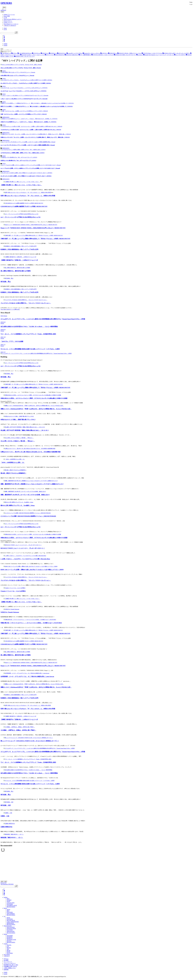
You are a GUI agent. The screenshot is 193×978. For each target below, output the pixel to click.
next (5, 881)
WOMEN (9, 900)
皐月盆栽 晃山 (6, 281)
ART (8, 949)
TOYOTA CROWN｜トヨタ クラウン (103, 54)
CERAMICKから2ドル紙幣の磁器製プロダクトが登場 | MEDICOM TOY (24, 206)
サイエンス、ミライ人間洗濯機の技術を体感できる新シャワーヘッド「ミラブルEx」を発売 (30, 784)
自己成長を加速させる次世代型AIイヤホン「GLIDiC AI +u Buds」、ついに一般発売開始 (29, 773)
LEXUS (105, 53)
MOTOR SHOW (11, 920)
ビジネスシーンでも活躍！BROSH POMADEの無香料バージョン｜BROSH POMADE (28, 516)
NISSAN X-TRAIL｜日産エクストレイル (130, 53)
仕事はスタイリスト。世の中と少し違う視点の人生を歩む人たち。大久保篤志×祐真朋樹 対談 (31, 452)
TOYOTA (36, 53)
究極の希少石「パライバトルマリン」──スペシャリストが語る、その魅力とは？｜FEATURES (31, 623)
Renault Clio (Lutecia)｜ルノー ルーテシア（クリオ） (159, 54)
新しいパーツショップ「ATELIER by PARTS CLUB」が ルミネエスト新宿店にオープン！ (30, 741)
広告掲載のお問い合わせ (10, 966)
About (5, 28)
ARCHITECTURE (11, 939)
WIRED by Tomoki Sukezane (10, 612)
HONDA (53, 53)
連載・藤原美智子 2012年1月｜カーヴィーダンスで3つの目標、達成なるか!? (25, 494)
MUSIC (8, 950)
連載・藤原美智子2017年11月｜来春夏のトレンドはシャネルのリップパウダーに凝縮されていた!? (32, 484)
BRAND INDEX (11, 906)
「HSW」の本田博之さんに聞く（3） (13, 462)
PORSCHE (113, 53)
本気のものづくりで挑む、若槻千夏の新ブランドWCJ (18, 419)
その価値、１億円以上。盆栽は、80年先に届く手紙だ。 (18, 730)
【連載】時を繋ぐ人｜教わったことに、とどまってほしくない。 (21, 185)
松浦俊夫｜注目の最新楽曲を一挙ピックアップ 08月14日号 (19, 292)
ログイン (6, 958)
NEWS (4, 71)
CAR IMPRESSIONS (25, 53)
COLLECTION (10, 902)
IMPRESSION (5, 117)
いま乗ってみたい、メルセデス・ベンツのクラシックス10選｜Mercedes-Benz (25, 559)
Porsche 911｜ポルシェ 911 (92, 53)
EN (5, 9)
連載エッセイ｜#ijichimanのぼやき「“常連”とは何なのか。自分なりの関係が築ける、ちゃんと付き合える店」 (36, 409)
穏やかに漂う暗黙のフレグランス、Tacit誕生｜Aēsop (18, 505)
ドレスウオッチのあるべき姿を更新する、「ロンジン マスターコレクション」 (26, 303)
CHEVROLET (59, 54)
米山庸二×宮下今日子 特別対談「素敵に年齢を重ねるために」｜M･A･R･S (24, 430)
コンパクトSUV (180, 54)
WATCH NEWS (11, 927)
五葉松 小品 (5, 816)
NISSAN (45, 53)
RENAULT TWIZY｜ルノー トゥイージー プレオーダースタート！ (23, 548)
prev (2, 881)
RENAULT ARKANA (72, 54)
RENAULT (62, 53)
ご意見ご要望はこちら (10, 968)
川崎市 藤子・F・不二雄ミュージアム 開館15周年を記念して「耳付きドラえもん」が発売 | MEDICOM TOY (35, 238)
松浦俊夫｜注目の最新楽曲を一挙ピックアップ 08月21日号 (19, 249)
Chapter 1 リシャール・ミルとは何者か (13, 591)
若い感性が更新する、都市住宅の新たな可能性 (16, 271)
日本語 (5, 43)
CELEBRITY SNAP (12, 905)
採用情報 (6, 969)
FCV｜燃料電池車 (85, 54)
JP (2, 9)
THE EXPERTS (11, 913)
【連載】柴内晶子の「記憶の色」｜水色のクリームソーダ (19, 260)
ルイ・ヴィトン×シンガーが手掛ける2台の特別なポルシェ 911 (20, 217)
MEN (8, 898)
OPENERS (6, 3)
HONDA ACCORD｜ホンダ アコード (125, 54)
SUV (15, 53)
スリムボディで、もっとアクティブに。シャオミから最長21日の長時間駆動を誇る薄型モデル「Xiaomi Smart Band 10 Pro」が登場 (43, 751)
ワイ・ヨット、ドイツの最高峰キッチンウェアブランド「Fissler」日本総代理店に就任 (28, 762)
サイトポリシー (8, 961)
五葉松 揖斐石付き (6, 827)
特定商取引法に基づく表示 (11, 964)
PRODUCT (9, 938)
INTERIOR (9, 937)
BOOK (8, 951)
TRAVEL (9, 945)
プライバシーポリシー (10, 963)
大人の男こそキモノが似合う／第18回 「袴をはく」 (18, 441)
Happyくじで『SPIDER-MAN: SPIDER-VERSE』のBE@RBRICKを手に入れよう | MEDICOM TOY (33, 228)
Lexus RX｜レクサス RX (75, 53)
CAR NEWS (6, 53)
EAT (8, 946)
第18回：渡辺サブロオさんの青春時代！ (13, 473)
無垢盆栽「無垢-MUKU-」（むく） (12, 837)
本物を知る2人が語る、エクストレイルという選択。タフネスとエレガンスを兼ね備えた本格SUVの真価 (34, 398)
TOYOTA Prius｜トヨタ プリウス (152, 53)
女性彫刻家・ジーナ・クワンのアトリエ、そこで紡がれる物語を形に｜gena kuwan (27, 676)
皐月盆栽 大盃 (6, 805)
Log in (5, 29)
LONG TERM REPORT (13, 921)
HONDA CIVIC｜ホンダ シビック (25, 56)
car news (140, 54)
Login (190, 4)
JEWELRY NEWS (11, 928)
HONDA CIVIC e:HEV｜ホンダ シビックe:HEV (177, 53)
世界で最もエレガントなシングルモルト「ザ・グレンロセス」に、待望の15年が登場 (28, 195)
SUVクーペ (50, 54)
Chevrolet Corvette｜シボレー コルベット (33, 54)
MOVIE (9, 947)
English (5, 45)
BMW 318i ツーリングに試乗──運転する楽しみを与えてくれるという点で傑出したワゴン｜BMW (32, 569)
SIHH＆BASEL (11, 931)
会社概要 (6, 960)
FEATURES (10, 904)
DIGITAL (9, 941)
